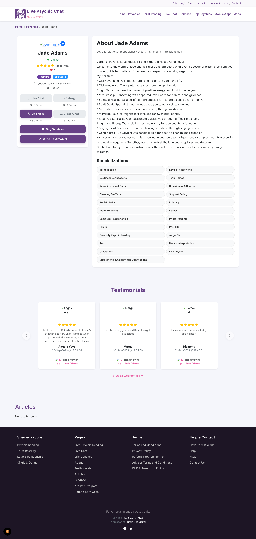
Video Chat (71, 114)
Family (103, 226)
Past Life (174, 226)
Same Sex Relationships (114, 218)
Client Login (179, 3)
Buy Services (55, 129)
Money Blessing (109, 210)
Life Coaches (83, 456)
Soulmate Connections (113, 177)
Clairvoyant (176, 251)
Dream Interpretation (181, 243)
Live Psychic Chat (133, 518)
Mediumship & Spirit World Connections (123, 259)
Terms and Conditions (146, 445)
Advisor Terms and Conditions (152, 462)
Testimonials (83, 468)
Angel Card (176, 235)
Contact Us (197, 462)
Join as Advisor (219, 3)
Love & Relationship (181, 169)
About (79, 462)
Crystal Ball (106, 251)
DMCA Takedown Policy (148, 468)
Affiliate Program (86, 486)
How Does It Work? (202, 445)
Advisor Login (198, 3)
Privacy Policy (141, 451)
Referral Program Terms (148, 456)
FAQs (193, 456)
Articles (80, 474)
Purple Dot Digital (136, 521)
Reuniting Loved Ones (113, 185)
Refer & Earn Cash (87, 492)
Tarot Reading (108, 169)
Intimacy (174, 202)
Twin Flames (176, 177)
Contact (236, 3)
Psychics (32, 26)
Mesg (71, 98)
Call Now (38, 114)
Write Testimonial (55, 139)
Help (193, 451)
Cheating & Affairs (110, 194)
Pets (102, 243)
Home (19, 26)
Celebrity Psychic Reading (115, 235)
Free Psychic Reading (89, 445)
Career (173, 210)
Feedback (81, 480)
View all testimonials (127, 375)
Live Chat (37, 98)
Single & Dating (178, 194)
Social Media (107, 202)
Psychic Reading (28, 445)
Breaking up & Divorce (182, 185)
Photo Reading (178, 218)
